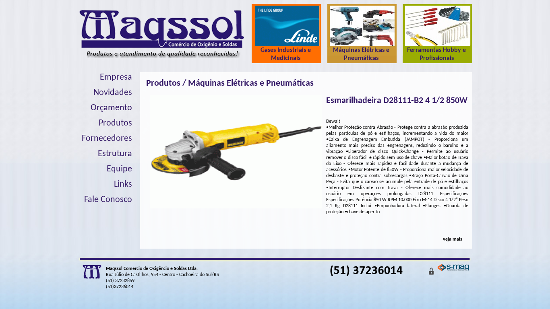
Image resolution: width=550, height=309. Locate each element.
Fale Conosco (108, 199)
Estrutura (115, 154)
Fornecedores (107, 138)
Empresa (116, 77)
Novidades (112, 92)
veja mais (452, 239)
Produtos (115, 123)
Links (123, 184)
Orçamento (111, 108)
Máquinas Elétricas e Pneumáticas (251, 83)
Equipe (119, 169)
